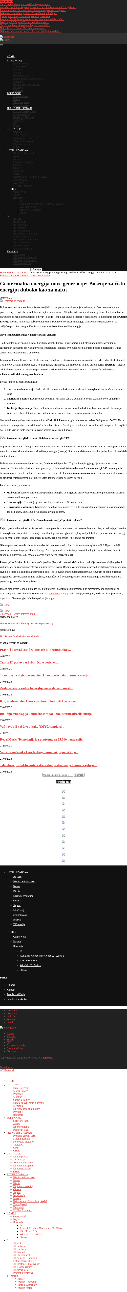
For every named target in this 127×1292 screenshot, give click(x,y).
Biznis (16, 159)
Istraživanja (19, 171)
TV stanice (19, 254)
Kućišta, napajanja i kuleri (26, 84)
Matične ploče (20, 66)
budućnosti (54, 593)
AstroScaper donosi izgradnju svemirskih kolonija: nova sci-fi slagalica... (38, 7)
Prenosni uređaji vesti (24, 111)
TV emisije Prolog (22, 263)
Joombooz (47, 1057)
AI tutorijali (19, 227)
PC (21, 200)
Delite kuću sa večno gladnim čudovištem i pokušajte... (28, 13)
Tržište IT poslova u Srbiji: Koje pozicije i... (29, 662)
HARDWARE (14, 60)
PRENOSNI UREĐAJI (19, 108)
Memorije (18, 81)
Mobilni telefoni (21, 114)
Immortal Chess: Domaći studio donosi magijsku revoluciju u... (33, 10)
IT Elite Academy (22, 185)
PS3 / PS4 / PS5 (28, 206)
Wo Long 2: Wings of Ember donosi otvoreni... (24, 22)
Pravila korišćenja (16, 994)
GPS (15, 123)
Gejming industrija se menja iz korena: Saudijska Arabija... (30, 31)
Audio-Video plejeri (23, 138)
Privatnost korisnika (17, 999)
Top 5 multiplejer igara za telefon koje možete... (25, 4)
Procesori (18, 69)
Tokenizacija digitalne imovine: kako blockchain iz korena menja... (45, 675)
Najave (17, 194)
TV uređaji (19, 135)
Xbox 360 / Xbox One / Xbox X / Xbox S (42, 203)
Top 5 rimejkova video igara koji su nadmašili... (25, 25)
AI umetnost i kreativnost (26, 239)
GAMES (11, 188)
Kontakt (11, 989)
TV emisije (12, 251)
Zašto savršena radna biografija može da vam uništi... (36, 688)
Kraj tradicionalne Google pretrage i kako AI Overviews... (39, 701)
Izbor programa (21, 102)
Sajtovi (17, 168)
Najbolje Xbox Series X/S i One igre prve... (23, 28)
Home (3, 272)
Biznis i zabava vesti (24, 153)
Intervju (17, 173)
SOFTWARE (14, 93)
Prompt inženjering (23, 248)
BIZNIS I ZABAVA (17, 150)
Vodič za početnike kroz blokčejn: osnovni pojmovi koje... (39, 752)
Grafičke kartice (21, 75)
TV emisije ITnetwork (25, 257)
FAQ (9, 1042)
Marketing (11, 1036)
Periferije (18, 87)
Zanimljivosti (20, 179)
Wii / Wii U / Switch (30, 209)
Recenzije (18, 197)
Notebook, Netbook (23, 117)
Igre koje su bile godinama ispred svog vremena (25, 16)
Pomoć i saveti (20, 105)
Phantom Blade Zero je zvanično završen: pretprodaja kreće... (32, 19)
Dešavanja (18, 182)
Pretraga (37, 269)
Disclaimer (12, 1051)
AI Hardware (20, 224)
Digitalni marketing (23, 162)
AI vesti (17, 218)
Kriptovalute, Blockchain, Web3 (30, 176)
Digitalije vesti (20, 132)
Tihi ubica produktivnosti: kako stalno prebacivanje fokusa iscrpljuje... (48, 765)
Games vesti (19, 191)
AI (8, 215)
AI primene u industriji (25, 233)
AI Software (19, 221)
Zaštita (16, 99)
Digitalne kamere (22, 144)
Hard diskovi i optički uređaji (28, 78)
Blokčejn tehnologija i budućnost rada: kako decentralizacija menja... (47, 714)
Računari (18, 90)
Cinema (17, 165)
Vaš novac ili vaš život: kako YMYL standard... (32, 726)
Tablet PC (18, 120)
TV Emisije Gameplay (25, 260)
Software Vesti (20, 96)
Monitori (17, 72)
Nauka (16, 156)
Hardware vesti (21, 63)
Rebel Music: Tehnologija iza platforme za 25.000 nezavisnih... (42, 739)
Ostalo (16, 126)
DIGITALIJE (14, 129)
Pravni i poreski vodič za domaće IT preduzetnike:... (35, 649)
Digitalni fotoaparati (23, 141)
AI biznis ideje (20, 245)
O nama (11, 984)
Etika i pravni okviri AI (25, 236)
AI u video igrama (22, 242)
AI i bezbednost (21, 230)
